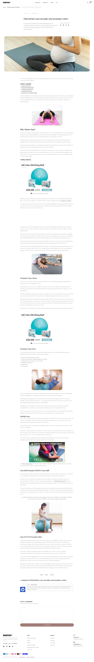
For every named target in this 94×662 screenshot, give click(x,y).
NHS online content (27, 463)
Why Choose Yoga (26, 85)
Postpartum (45, 2)
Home (4, 7)
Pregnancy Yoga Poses (27, 89)
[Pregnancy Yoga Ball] (47, 380)
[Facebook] (3, 646)
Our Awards (52, 642)
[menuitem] (38, 2)
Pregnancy (37, 2)
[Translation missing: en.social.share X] (63, 25)
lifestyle (52, 574)
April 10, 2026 (34, 584)
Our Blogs (52, 640)
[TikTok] (12, 646)
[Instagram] (6, 646)
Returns (28, 640)
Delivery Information (31, 638)
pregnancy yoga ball (66, 200)
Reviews (29, 642)
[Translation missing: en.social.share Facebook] (61, 25)
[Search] (87, 2)
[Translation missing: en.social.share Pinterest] (66, 25)
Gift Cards (52, 645)
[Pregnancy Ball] (47, 517)
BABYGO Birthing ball (59, 481)
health (46, 574)
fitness (41, 574)
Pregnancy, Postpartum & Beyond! (13, 7)
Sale (57, 2)
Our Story (52, 638)
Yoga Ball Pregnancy (26, 91)
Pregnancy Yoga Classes (27, 87)
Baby (52, 2)
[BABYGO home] (12, 635)
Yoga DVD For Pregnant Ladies (29, 92)
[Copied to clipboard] (68, 25)
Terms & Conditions (30, 657)
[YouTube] (9, 646)
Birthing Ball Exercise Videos (33, 647)
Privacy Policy (22, 657)
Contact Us (29, 649)
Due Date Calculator (31, 645)
